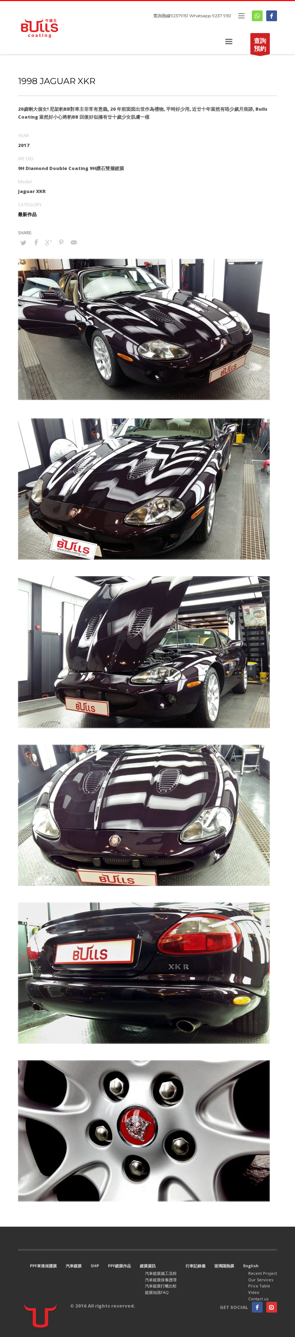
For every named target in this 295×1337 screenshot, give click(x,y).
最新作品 (27, 214)
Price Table (259, 1285)
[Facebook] (271, 15)
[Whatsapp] (257, 15)
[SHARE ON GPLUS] (48, 242)
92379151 (179, 15)
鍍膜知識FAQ (157, 1292)
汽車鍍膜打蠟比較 (161, 1285)
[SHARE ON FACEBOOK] (36, 242)
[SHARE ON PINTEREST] (61, 242)
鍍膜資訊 (148, 1265)
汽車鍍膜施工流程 (161, 1273)
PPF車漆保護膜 (43, 1265)
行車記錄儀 (195, 1265)
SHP (95, 1265)
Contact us (258, 1298)
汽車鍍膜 (74, 1265)
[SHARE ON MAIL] (73, 242)
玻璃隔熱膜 (224, 1265)
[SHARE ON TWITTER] (23, 242)
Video (253, 1292)
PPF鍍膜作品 (119, 1265)
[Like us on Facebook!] (257, 1307)
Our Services (260, 1279)
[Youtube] (271, 1307)
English (251, 1265)
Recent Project (262, 1273)
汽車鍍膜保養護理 (161, 1279)
